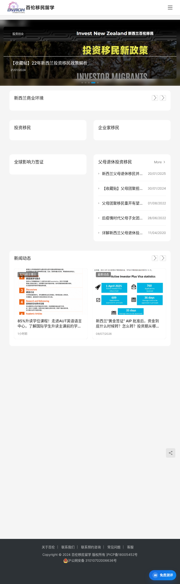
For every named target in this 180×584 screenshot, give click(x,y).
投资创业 (18, 34)
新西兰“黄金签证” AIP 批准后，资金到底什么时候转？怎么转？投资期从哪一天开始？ (128, 324)
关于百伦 (48, 547)
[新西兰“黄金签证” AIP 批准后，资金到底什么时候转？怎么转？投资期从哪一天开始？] (129, 292)
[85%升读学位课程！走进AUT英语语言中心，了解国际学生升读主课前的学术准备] (51, 292)
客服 (130, 547)
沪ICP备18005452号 (122, 555)
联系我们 (68, 547)
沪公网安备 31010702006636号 (92, 560)
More (158, 162)
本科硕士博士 (27, 274)
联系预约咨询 (91, 547)
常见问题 (113, 547)
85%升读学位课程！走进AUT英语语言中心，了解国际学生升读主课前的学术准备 (50, 324)
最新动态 (103, 274)
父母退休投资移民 (115, 162)
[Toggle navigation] (170, 7)
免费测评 (166, 575)
